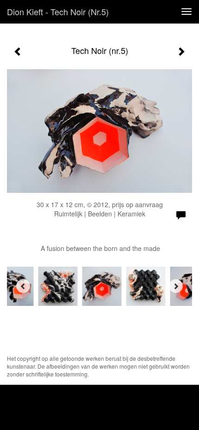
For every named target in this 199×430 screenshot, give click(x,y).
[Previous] (23, 286)
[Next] (176, 286)
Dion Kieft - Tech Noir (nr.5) (58, 12)
